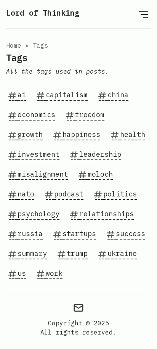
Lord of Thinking (42, 13)
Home (13, 45)
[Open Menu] (143, 14)
